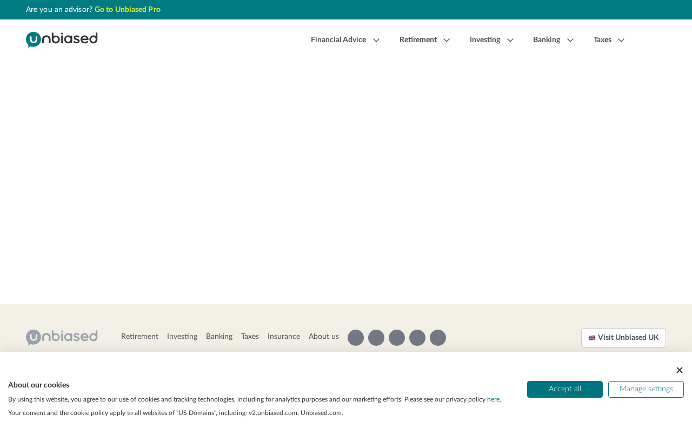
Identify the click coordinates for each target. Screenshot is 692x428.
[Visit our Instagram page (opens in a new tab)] (356, 338)
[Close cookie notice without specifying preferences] (679, 370)
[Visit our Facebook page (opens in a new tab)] (417, 338)
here (493, 399)
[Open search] (650, 40)
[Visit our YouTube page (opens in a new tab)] (376, 338)
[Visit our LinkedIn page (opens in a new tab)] (438, 338)
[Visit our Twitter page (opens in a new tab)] (397, 338)
